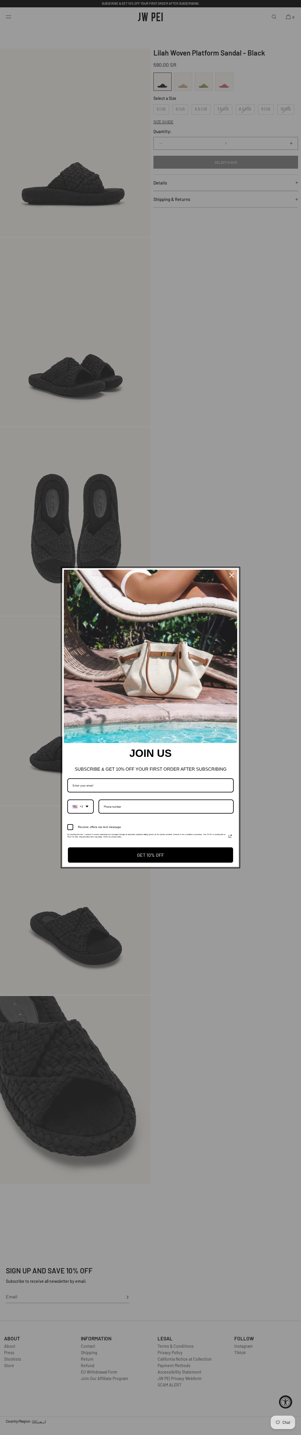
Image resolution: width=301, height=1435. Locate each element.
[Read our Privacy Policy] (230, 836)
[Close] (232, 575)
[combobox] (80, 806)
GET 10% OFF (150, 855)
